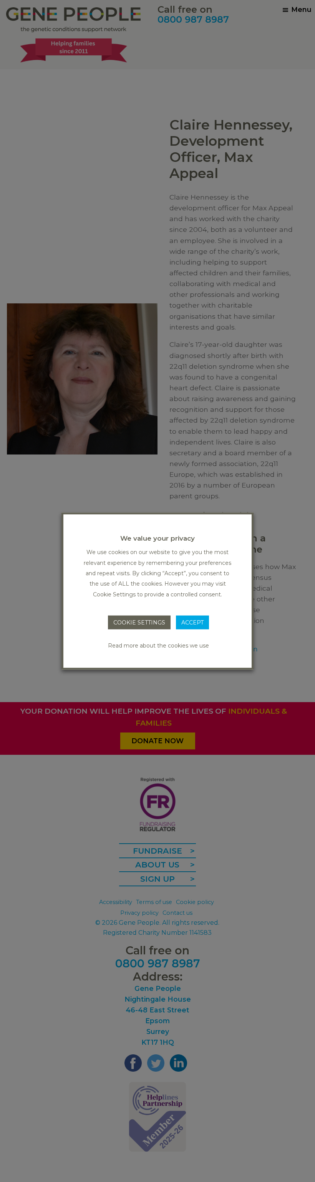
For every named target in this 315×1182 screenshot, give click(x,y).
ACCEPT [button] (192, 622)
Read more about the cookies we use (158, 645)
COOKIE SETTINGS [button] (139, 622)
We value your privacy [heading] (157, 538)
